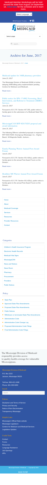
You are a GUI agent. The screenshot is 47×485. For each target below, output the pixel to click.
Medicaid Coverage (11, 208)
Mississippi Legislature (10, 424)
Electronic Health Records (13, 251)
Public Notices (9, 285)
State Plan (8, 300)
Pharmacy (7, 272)
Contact (7, 225)
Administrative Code (12, 319)
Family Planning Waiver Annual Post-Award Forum (20, 149)
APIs (4, 453)
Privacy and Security (9, 405)
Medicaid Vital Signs (11, 255)
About (6, 204)
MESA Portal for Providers (20, 21)
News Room (8, 268)
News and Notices (10, 264)
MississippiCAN (9, 260)
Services (7, 212)
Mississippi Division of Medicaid (11, 63)
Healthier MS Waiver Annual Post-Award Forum (22, 173)
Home (6, 200)
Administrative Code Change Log (16, 322)
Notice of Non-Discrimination (12, 408)
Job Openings (7, 450)
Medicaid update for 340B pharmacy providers (21, 75)
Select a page (11, 36)
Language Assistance (10, 448)
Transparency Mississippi (11, 411)
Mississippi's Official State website (14, 421)
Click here (12, 7)
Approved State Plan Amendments (17, 304)
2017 (22, 63)
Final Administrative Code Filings (16, 330)
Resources (8, 217)
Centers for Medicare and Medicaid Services (18, 427)
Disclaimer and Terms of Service (14, 403)
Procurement (8, 276)
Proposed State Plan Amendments (17, 307)
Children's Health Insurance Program (17, 247)
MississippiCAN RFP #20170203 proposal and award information (21, 124)
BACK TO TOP (23, 472)
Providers (7, 281)
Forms (4, 442)
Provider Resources (11, 221)
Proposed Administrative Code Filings (18, 326)
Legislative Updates (9, 429)
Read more (6, 91)
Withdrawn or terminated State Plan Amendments (22, 315)
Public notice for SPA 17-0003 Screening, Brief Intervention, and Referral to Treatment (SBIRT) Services (22, 100)
